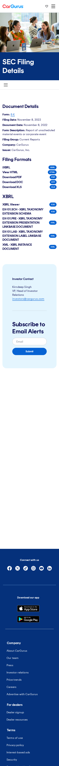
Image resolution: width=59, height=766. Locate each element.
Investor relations (18, 672)
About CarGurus (17, 650)
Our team (13, 657)
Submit (29, 351)
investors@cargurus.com (28, 298)
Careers (11, 686)
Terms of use (15, 737)
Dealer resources (17, 719)
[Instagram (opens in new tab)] (33, 569)
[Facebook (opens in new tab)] (9, 569)
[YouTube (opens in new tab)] (41, 569)
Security (12, 759)
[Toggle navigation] (5, 85)
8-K (13, 114)
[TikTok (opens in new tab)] (25, 569)
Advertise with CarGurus (22, 694)
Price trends (14, 679)
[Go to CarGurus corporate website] (13, 6)
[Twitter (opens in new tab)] (17, 569)
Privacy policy (15, 745)
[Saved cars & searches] (46, 6)
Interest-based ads (18, 752)
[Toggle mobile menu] (53, 6)
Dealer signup (15, 712)
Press (10, 665)
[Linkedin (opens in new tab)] (49, 569)
